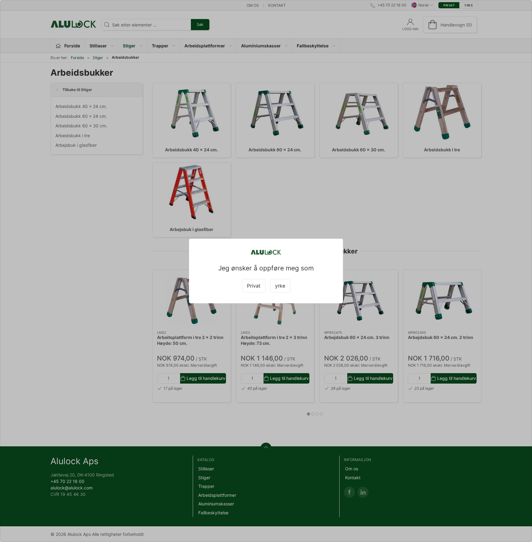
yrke (280, 286)
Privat (253, 286)
